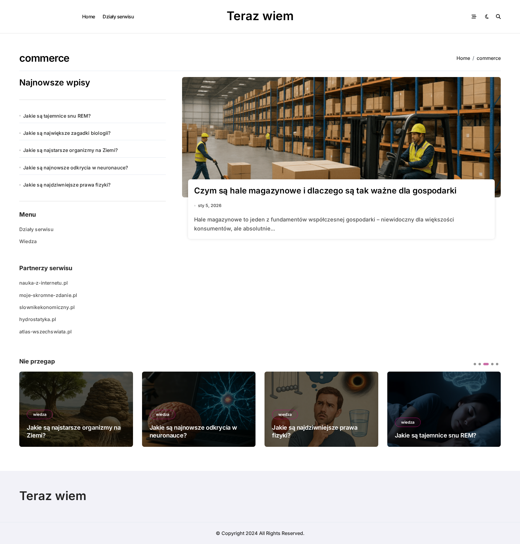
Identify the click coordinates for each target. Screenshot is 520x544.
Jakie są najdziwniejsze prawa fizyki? (66, 185)
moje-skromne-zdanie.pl (48, 295)
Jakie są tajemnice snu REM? (57, 116)
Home (88, 17)
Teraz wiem (260, 15)
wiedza (39, 414)
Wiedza (28, 241)
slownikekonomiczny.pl (47, 307)
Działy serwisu (118, 17)
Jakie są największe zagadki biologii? (66, 133)
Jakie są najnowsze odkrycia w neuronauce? (75, 168)
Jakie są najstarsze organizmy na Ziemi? (70, 150)
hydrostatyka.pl (37, 319)
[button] (492, 409)
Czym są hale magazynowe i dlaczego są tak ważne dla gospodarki (325, 191)
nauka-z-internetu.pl (43, 283)
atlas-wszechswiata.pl (45, 332)
